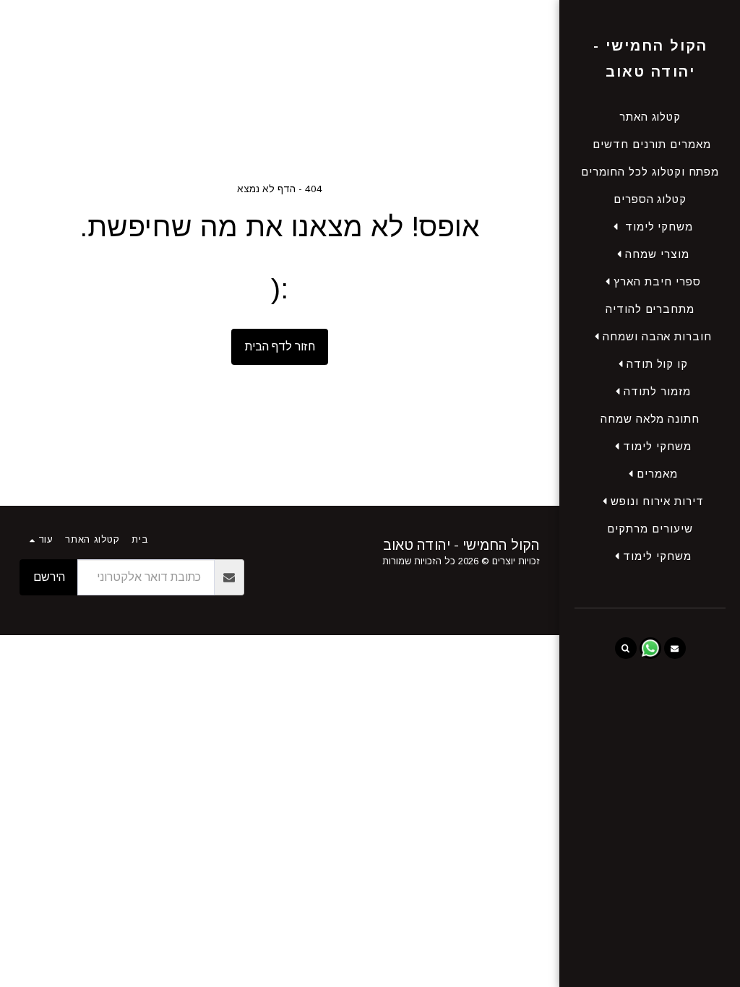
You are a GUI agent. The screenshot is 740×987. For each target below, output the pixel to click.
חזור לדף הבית (280, 346)
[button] (650, 226)
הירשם (49, 577)
